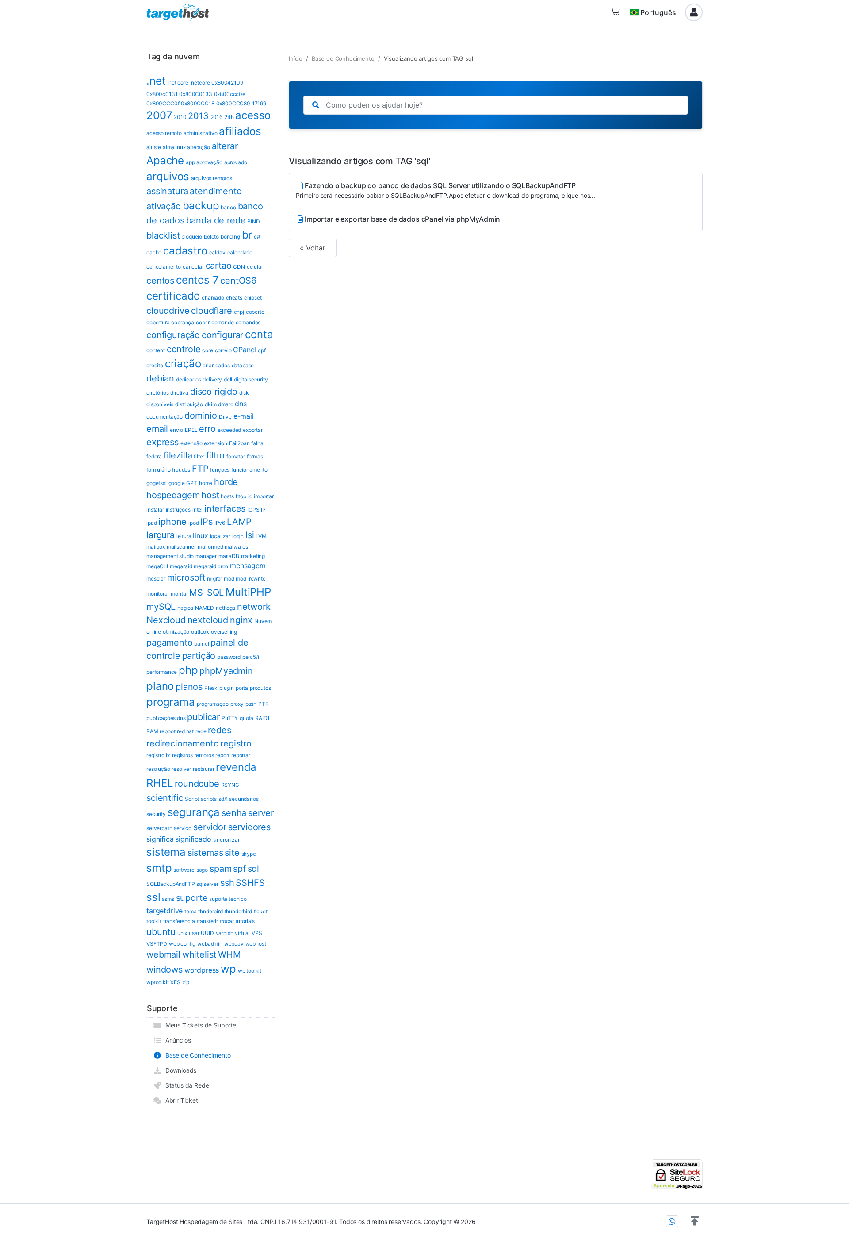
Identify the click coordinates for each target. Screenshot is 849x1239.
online (153, 631)
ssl (153, 897)
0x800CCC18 (197, 103)
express (162, 442)
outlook (200, 631)
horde (226, 482)
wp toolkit (249, 970)
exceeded (229, 430)
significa (160, 839)
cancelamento (163, 266)
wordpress (201, 970)
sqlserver (207, 884)
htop (241, 496)
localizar (220, 536)
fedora (154, 456)
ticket (261, 911)
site (232, 852)
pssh (250, 703)
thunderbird (238, 911)
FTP (200, 468)
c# (257, 236)
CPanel (244, 349)
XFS (175, 982)
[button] (695, 1221)
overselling (224, 631)
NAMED (204, 607)
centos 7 (197, 279)
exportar (253, 430)
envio (176, 430)
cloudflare (211, 310)
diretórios (157, 392)
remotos (204, 755)
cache (153, 252)
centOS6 (238, 280)
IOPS (253, 509)
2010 (180, 117)
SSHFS (250, 882)
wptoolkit (157, 982)
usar (194, 933)
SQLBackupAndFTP (170, 884)
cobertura (158, 322)
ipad (151, 522)
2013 (198, 116)
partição (199, 655)
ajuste (153, 147)
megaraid (181, 566)
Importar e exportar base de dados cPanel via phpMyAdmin (402, 219)
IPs (206, 521)
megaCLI (157, 566)
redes (219, 730)
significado (193, 839)
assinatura (167, 191)
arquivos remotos (211, 178)
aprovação (209, 162)
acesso (253, 115)
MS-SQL (206, 592)
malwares (236, 546)
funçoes (219, 469)
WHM (229, 954)
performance (161, 672)
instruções (178, 509)
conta (259, 334)
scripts (209, 799)
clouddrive (167, 310)
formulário (158, 469)
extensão (191, 443)
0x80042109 (227, 82)
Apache (165, 160)
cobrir (203, 322)
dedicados (188, 379)
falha (257, 443)
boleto (211, 236)
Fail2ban (239, 443)
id (250, 496)
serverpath (159, 828)
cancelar (193, 266)
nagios (185, 607)
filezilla (178, 455)
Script (192, 799)
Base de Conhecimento (196, 1055)
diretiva (179, 392)
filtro (215, 455)
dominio (200, 415)
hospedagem (172, 495)
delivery (212, 379)
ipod (193, 522)
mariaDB (228, 556)
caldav (217, 252)
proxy (237, 703)
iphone (172, 521)
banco (228, 207)
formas (255, 456)
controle (184, 349)
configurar (222, 335)
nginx (241, 620)
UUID (207, 933)
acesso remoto (164, 133)
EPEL (191, 430)
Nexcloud (166, 620)
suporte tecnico (228, 899)
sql (254, 868)
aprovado (235, 162)
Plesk (211, 688)
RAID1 (262, 718)
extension (215, 443)
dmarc (225, 404)
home (205, 483)
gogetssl (156, 483)
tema (190, 911)
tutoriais (245, 921)
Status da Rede (185, 1085)
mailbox (155, 546)
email (157, 428)
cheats (234, 297)
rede (200, 731)
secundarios (243, 799)
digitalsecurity (251, 379)
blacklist (163, 235)
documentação (164, 416)
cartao (219, 265)
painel (201, 643)
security (156, 814)
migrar (214, 578)
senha (234, 813)
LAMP (239, 521)
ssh (227, 882)
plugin (226, 688)
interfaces (224, 508)
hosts (227, 496)
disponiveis (159, 404)
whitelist (199, 954)
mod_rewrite (250, 578)
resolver (181, 769)
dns (241, 403)
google (176, 483)
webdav (234, 943)
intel (197, 509)
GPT (191, 483)
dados (222, 365)
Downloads (179, 1070)
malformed (210, 546)
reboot (167, 731)
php (188, 670)
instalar (155, 509)
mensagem (248, 565)
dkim (210, 404)
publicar (203, 717)
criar (208, 365)
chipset (253, 297)
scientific (164, 798)
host (210, 495)
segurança (194, 812)
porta (242, 688)
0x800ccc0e (229, 94)
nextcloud (208, 620)
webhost (255, 943)
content (155, 350)
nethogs (225, 607)
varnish (224, 933)
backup (201, 205)
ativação (163, 206)
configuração (173, 335)
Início (295, 58)
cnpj (239, 311)
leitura (183, 536)
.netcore (200, 82)
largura (160, 535)
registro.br (158, 755)
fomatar (235, 456)
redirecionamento (182, 743)
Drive (225, 416)
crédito (154, 365)
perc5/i (250, 657)
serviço (182, 828)
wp (228, 968)
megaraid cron (211, 566)
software (184, 869)
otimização (176, 631)
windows (164, 969)
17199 (259, 103)
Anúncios (176, 1040)
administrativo (201, 133)
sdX (223, 799)
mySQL (161, 606)
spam (220, 868)
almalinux (174, 147)
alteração (198, 147)
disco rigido (213, 391)
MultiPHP (248, 591)
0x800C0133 (195, 94)
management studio (170, 556)
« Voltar (312, 247)
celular (255, 266)
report (222, 755)
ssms (168, 899)
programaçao (213, 703)
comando (222, 322)
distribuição (189, 404)
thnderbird (210, 911)
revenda (236, 767)
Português (658, 12)
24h (229, 117)
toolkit (153, 921)
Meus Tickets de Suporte (199, 1025)
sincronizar (226, 839)
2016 (216, 117)
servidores (249, 827)
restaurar (203, 769)
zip (186, 982)
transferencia (179, 921)
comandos (248, 322)
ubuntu (161, 932)
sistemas (205, 852)
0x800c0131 (161, 94)
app (190, 162)
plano (160, 686)
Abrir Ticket (180, 1100)
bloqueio (191, 236)
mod (229, 578)
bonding (230, 236)
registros (182, 755)
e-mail (243, 416)
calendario (239, 252)
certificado (173, 295)
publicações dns (166, 718)
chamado (213, 297)
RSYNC (230, 784)
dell (228, 379)
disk (244, 392)
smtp (159, 868)
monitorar (157, 593)
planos (189, 686)
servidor (209, 827)
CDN (239, 266)
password (229, 657)
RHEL (159, 783)
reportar (240, 755)
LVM (261, 536)
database (243, 365)
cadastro (185, 250)
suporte (192, 898)
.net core (177, 82)
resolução (158, 769)
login (238, 536)
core (207, 350)
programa (170, 702)
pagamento (169, 642)
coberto (255, 311)
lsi (249, 535)
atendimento (215, 191)
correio (223, 350)
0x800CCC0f (162, 103)
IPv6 (219, 522)
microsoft (186, 577)
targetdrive (164, 910)
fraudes (181, 469)
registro (236, 743)
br (247, 234)
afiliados (240, 131)
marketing (253, 556)
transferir (207, 921)
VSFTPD (156, 943)
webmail (163, 954)
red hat (185, 731)
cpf (262, 350)
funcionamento (249, 469)
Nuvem (263, 621)
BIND (253, 221)
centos (160, 280)
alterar (225, 146)
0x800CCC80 (233, 103)
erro (207, 428)
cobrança (182, 322)
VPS (257, 933)
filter (199, 456)
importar (264, 496)
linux (200, 535)
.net (155, 80)
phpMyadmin (225, 671)
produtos (260, 688)
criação (183, 363)
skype (248, 853)
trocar (227, 921)
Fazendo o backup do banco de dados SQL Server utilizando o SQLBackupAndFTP (445, 190)
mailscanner (181, 546)
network (254, 606)
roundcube (197, 783)
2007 (159, 115)
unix (182, 933)
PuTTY (230, 718)
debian (160, 378)
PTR (263, 703)
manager (206, 556)
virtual (242, 933)
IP (263, 509)
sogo (202, 869)
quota (246, 718)
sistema (166, 852)
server (261, 813)
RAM (152, 731)
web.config (182, 943)
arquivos (167, 176)
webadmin (209, 943)
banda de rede (216, 220)
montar (179, 593)
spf (239, 868)
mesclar (155, 578)
